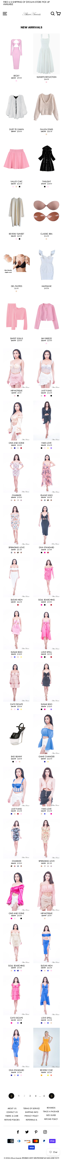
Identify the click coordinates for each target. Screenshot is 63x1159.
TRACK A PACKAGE (51, 1111)
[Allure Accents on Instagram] (45, 1132)
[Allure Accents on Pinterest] (36, 1132)
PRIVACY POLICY (31, 1115)
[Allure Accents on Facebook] (18, 1132)
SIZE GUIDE (51, 1115)
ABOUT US (12, 1108)
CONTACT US (12, 1112)
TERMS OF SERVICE (31, 1108)
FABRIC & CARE (11, 1115)
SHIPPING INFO (31, 1112)
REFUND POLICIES (11, 1119)
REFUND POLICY (51, 1119)
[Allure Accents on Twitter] (27, 1132)
